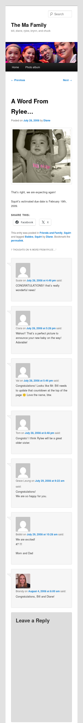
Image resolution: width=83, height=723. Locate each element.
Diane (46, 120)
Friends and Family (51, 233)
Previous (18, 80)
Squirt (67, 233)
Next (67, 80)
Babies (29, 236)
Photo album (32, 67)
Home (15, 67)
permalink (17, 240)
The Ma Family (28, 24)
